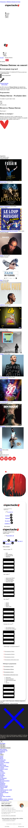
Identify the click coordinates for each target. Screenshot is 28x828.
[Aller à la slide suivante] (1, 101)
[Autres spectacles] (17, 22)
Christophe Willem (4, 377)
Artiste (1, 21)
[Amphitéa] (10, 34)
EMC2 (1, 770)
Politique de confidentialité (10, 678)
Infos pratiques (9, 554)
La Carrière (2, 773)
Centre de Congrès (4, 766)
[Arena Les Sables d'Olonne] (10, 36)
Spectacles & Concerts (5, 747)
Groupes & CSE (9, 555)
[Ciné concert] (17, 26)
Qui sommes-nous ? (10, 627)
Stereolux (2, 779)
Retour (2, 754)
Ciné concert (3, 791)
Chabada (2, 767)
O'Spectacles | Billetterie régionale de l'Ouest (10, 1)
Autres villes (8, 606)
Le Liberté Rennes (10, 580)
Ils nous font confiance (11, 628)
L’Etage (2, 771)
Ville (1, 31)
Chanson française (4, 83)
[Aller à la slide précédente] (1, 103)
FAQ (7, 553)
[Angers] (7, 27)
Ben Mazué (2, 426)
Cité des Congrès (4, 769)
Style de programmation (5, 26)
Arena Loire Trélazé (10, 578)
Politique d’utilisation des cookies (11, 680)
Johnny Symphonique (5, 206)
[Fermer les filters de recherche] (11, 19)
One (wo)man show (4, 800)
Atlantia (2, 763)
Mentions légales (8, 677)
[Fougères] (7, 30)
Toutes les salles (9, 581)
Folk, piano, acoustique (5, 796)
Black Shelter (3, 765)
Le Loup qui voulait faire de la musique (9, 231)
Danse (1, 793)
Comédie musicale (4, 792)
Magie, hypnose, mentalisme (6, 799)
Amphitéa (2, 761)
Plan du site (7, 682)
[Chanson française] (17, 25)
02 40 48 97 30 (10, 512)
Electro (1, 795)
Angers (7, 602)
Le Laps (2, 774)
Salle (1, 36)
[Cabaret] (17, 23)
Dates (1, 38)
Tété (1, 449)
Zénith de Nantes (9, 579)
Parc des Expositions (4, 780)
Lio (1, 329)
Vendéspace (2, 783)
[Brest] (7, 29)
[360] (10, 32)
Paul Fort (2, 782)
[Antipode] (10, 35)
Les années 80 (3, 402)
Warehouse (2, 784)
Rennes (7, 605)
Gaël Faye (2, 304)
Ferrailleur (2, 775)
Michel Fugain (3, 181)
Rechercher (3, 41)
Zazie (1, 280)
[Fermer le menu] (1, 741)
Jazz (1, 797)
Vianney (2, 354)
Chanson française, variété (6, 789)
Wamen (1, 255)
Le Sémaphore (3, 778)
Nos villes (3, 744)
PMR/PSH (8, 556)
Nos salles (3, 746)
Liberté (1, 776)
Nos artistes (2, 743)
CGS (6, 681)
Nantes (7, 604)
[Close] (14, 732)
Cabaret (2, 788)
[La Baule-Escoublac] (7, 31)
